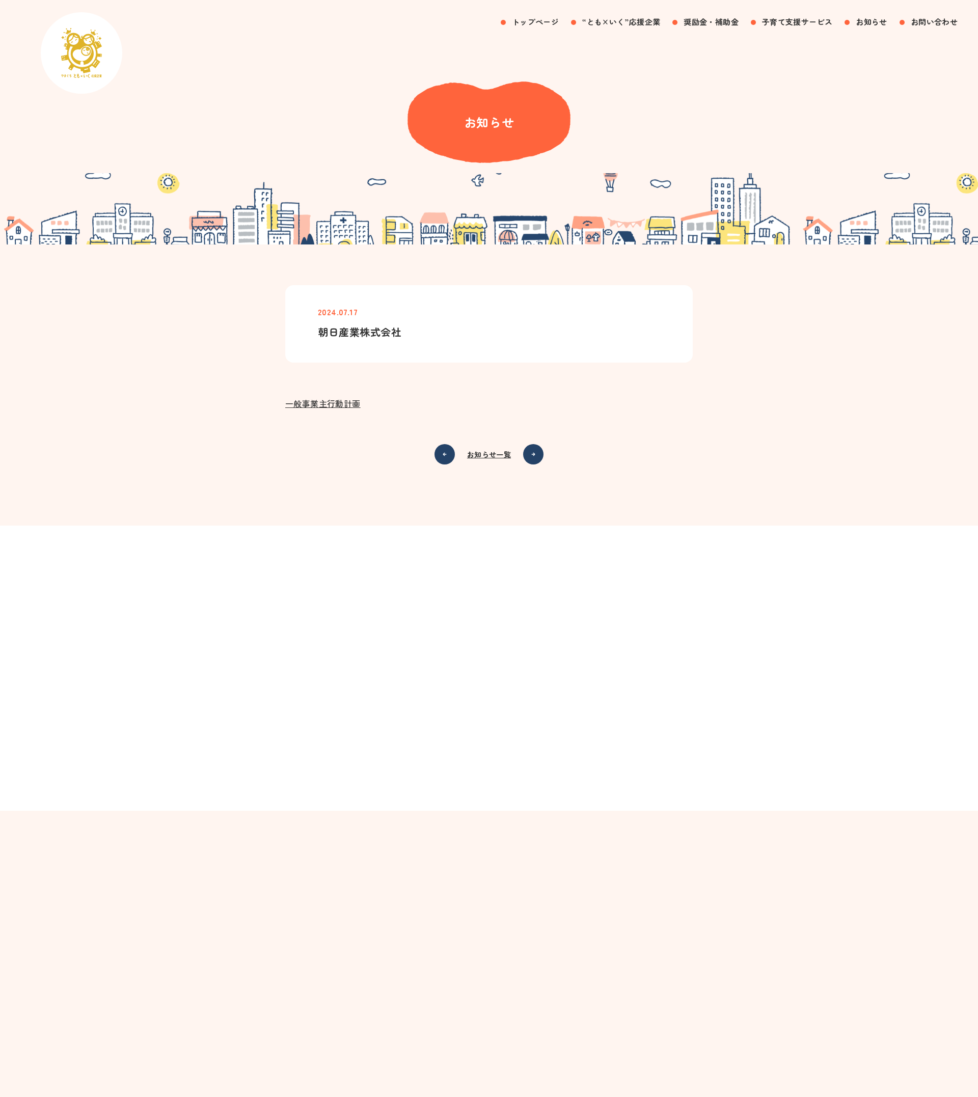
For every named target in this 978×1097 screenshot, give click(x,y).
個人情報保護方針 (489, 1046)
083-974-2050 (503, 744)
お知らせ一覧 (489, 454)
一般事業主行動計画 (323, 403)
